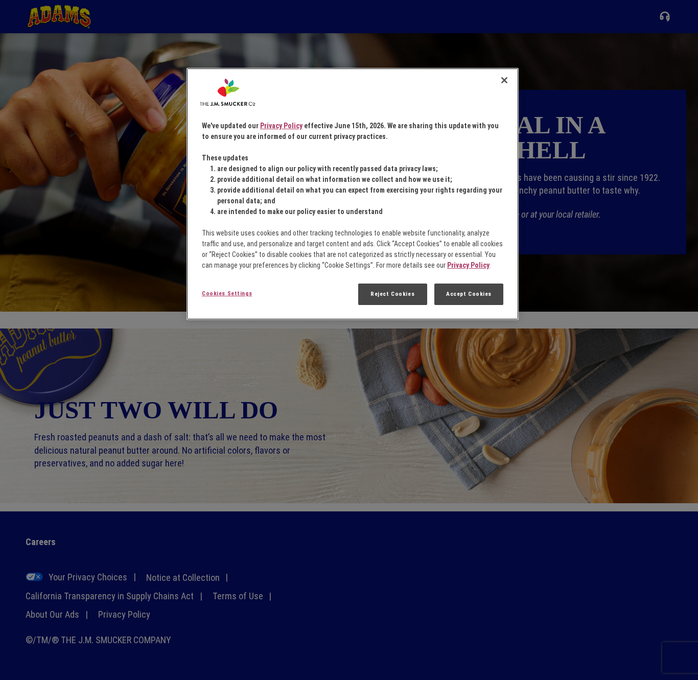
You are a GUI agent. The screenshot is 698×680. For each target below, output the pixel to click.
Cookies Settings (227, 293)
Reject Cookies (392, 293)
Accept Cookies (469, 293)
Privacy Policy (281, 126)
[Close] (504, 80)
